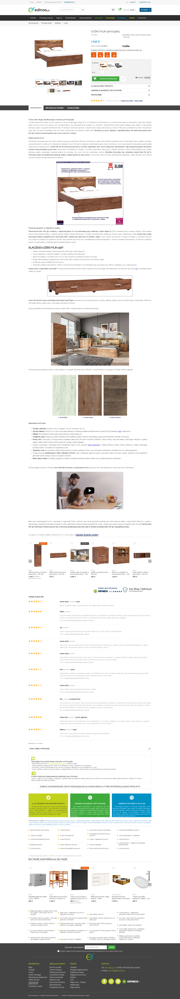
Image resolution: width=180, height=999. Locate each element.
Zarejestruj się (144, 2)
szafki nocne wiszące (46, 822)
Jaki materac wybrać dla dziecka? (130, 925)
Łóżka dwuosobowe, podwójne (100, 830)
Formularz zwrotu (35, 986)
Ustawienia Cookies (56, 975)
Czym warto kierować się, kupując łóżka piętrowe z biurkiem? (73, 919)
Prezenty (142, 18)
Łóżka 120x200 (124, 848)
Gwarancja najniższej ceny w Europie (106, 90)
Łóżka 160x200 (65, 839)
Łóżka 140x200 (35, 848)
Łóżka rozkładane (95, 844)
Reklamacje (74, 985)
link (136, 268)
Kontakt (39, 2)
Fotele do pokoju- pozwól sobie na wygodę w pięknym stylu (42, 924)
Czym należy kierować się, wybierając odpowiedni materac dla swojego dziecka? (132, 930)
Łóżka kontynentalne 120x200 (129, 830)
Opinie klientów (55, 985)
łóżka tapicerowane (51, 821)
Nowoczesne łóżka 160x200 (99, 848)
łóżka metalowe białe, (107, 821)
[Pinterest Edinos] (118, 982)
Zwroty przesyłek (56, 977)
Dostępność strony (56, 987)
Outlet (132, 18)
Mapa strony (75, 987)
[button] (82, 9)
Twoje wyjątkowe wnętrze (57, 763)
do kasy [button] (144, 10)
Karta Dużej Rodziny (57, 982)
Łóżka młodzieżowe (67, 835)
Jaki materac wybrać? (96, 914)
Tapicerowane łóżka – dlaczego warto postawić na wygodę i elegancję (73, 924)
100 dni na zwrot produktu (102, 86)
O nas (32, 2)
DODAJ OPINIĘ (139, 101)
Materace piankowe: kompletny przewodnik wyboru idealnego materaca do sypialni (129, 937)
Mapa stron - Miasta (78, 982)
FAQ (72, 980)
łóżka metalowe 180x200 (50, 824)
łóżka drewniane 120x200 (67, 821)
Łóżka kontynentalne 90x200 (40, 839)
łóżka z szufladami (144, 822)
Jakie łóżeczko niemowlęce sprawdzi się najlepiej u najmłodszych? (43, 938)
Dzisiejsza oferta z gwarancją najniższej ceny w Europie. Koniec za (116, 50)
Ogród (59, 18)
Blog (30, 967)
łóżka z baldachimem (115, 822)
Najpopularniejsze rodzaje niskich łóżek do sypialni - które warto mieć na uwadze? (43, 912)
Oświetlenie (70, 18)
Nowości (99, 18)
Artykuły (73, 967)
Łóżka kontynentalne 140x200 (70, 848)
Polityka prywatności (57, 972)
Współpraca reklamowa (38, 977)
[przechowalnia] (114, 10)
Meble (33, 18)
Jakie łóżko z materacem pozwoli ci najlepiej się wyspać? (72, 913)
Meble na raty (54, 980)
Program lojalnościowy (79, 970)
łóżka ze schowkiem (130, 822)
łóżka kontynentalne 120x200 (98, 822)
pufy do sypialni (64, 824)
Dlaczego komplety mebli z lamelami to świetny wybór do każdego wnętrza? (102, 938)
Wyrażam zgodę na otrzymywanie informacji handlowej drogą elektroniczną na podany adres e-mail (91, 951)
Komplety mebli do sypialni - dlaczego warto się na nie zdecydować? (43, 919)
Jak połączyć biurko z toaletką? (70, 939)
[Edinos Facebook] (104, 982)
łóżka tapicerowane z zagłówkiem (88, 821)
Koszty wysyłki (55, 967)
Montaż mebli (96, 95)
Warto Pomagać (35, 975)
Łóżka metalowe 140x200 (68, 844)
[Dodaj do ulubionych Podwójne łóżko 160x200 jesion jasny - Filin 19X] (122, 78)
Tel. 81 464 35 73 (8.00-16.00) (52, 2)
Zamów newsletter (74, 947)
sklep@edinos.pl (69, 2)
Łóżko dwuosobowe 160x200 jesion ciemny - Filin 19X (79, 620)
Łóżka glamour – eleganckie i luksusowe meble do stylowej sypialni (132, 913)
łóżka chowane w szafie (62, 822)
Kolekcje (122, 18)
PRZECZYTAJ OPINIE (127, 101)
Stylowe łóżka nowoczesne (39, 830)
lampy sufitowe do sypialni (138, 821)
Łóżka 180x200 (65, 830)
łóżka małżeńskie (94, 445)
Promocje (110, 18)
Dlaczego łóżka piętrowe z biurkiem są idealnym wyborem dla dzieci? (73, 931)
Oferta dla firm (34, 980)
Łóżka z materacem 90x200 (98, 839)
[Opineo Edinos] (131, 982)
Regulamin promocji (78, 975)
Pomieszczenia (46, 18)
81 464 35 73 (111, 967)
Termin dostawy (55, 970)
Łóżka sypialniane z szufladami (129, 835)
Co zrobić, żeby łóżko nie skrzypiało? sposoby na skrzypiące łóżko (131, 919)
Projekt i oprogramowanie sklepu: (75, 995)
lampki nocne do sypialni (78, 822)
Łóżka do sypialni (36, 835)
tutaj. (119, 431)
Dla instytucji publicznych (33, 983)
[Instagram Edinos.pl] (111, 982)
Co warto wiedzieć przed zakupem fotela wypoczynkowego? (42, 931)
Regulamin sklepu (77, 972)
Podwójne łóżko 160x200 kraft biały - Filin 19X (77, 634)
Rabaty (73, 977)
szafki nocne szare (121, 821)
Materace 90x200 (36, 844)
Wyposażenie (85, 18)
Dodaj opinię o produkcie (39, 749)
